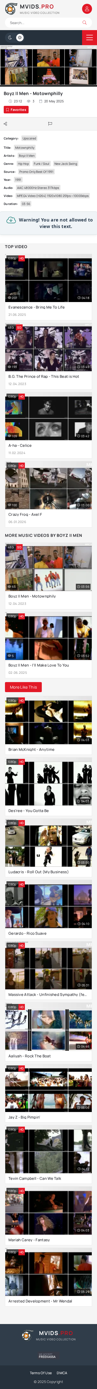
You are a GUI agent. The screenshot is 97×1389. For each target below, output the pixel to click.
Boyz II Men (27, 156)
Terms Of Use (41, 1372)
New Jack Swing (65, 164)
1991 (18, 180)
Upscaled (29, 138)
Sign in (87, 9)
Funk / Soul (41, 164)
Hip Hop (23, 164)
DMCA (62, 1372)
